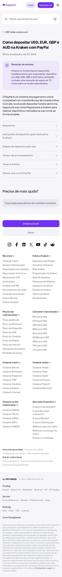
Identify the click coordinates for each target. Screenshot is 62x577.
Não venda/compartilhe (38, 453)
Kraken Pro (16, 489)
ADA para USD (40, 341)
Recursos (8, 255)
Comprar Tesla (40, 371)
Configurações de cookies (14, 453)
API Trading (54, 489)
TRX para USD (40, 345)
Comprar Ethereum (12, 371)
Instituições (9, 281)
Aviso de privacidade (34, 449)
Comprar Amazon (41, 379)
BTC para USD (40, 316)
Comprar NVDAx (11, 410)
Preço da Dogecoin (12, 328)
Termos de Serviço (11, 461)
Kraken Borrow (10, 298)
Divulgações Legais (43, 568)
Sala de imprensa (41, 277)
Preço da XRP (9, 332)
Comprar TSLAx (11, 414)
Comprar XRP (9, 379)
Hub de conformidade (12, 457)
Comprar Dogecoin (12, 375)
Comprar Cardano (12, 384)
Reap (47, 500)
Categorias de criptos (14, 348)
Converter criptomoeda (46, 311)
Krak (5, 510)
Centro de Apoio (41, 293)
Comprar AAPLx (11, 418)
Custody (25, 510)
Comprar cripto (10, 260)
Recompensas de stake (15, 289)
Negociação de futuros (14, 273)
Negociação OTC (11, 277)
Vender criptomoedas (14, 265)
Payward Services (10, 500)
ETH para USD (40, 320)
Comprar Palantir (41, 384)
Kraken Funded (10, 302)
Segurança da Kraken (44, 260)
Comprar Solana (11, 388)
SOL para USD (40, 333)
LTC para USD (40, 349)
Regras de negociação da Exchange (37, 461)
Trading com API (11, 285)
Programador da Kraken (45, 273)
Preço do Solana (11, 340)
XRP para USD (40, 325)
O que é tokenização (43, 422)
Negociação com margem (16, 269)
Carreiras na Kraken (43, 265)
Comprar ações (41, 362)
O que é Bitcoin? (41, 418)
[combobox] (30, 19)
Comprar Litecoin (11, 392)
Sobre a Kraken (42, 255)
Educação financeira (44, 401)
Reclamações (39, 298)
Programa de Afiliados (44, 281)
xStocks (24, 500)
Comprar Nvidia (40, 367)
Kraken (6, 489)
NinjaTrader (27, 489)
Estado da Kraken (42, 289)
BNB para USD (40, 329)
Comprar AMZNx (11, 426)
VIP (45, 489)
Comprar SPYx (10, 422)
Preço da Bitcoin (11, 319)
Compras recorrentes (13, 293)
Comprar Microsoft (42, 388)
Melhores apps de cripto (45, 426)
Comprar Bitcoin (11, 367)
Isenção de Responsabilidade (15, 465)
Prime (11, 510)
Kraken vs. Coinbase (43, 437)
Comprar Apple (40, 375)
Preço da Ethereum (12, 324)
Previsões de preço (12, 352)
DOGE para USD (41, 337)
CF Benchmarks (37, 500)
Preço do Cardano (12, 336)
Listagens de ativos (42, 285)
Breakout (38, 489)
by (10, 479)
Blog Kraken (39, 269)
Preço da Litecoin (11, 344)
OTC (18, 510)
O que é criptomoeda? (44, 406)
